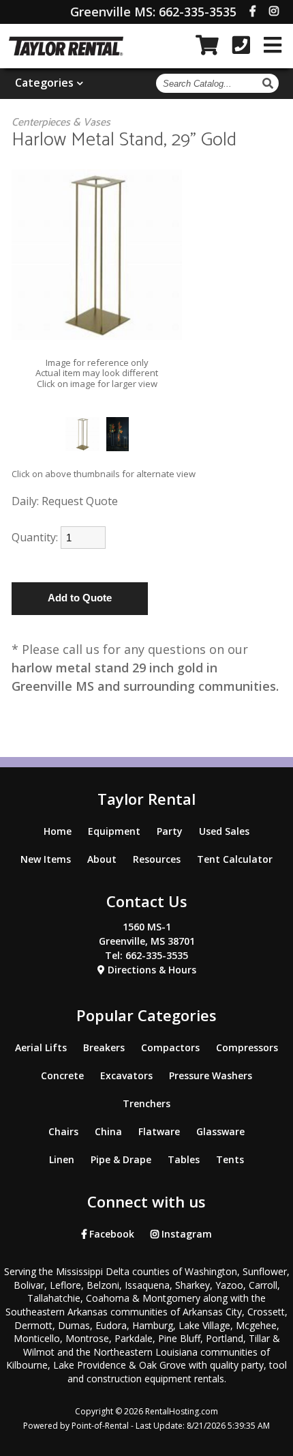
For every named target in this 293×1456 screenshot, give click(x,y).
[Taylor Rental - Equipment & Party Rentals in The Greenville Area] (66, 52)
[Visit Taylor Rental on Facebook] (253, 10)
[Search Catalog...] (269, 83)
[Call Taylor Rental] (241, 45)
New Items (45, 859)
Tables (184, 1159)
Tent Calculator (235, 859)
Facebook (110, 1233)
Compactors (170, 1047)
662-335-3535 (153, 11)
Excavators (126, 1075)
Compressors (247, 1047)
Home (58, 831)
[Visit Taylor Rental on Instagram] (274, 10)
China (108, 1131)
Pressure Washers (210, 1075)
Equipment (114, 831)
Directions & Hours (150, 969)
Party (170, 831)
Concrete (62, 1075)
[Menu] (272, 45)
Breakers (104, 1047)
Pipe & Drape (121, 1159)
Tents (230, 1159)
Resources (157, 859)
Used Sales (224, 831)
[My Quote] (207, 45)
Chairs (63, 1131)
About (102, 859)
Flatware (159, 1131)
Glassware (220, 1131)
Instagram (185, 1233)
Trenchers (146, 1103)
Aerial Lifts (41, 1047)
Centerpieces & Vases (61, 122)
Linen (61, 1159)
